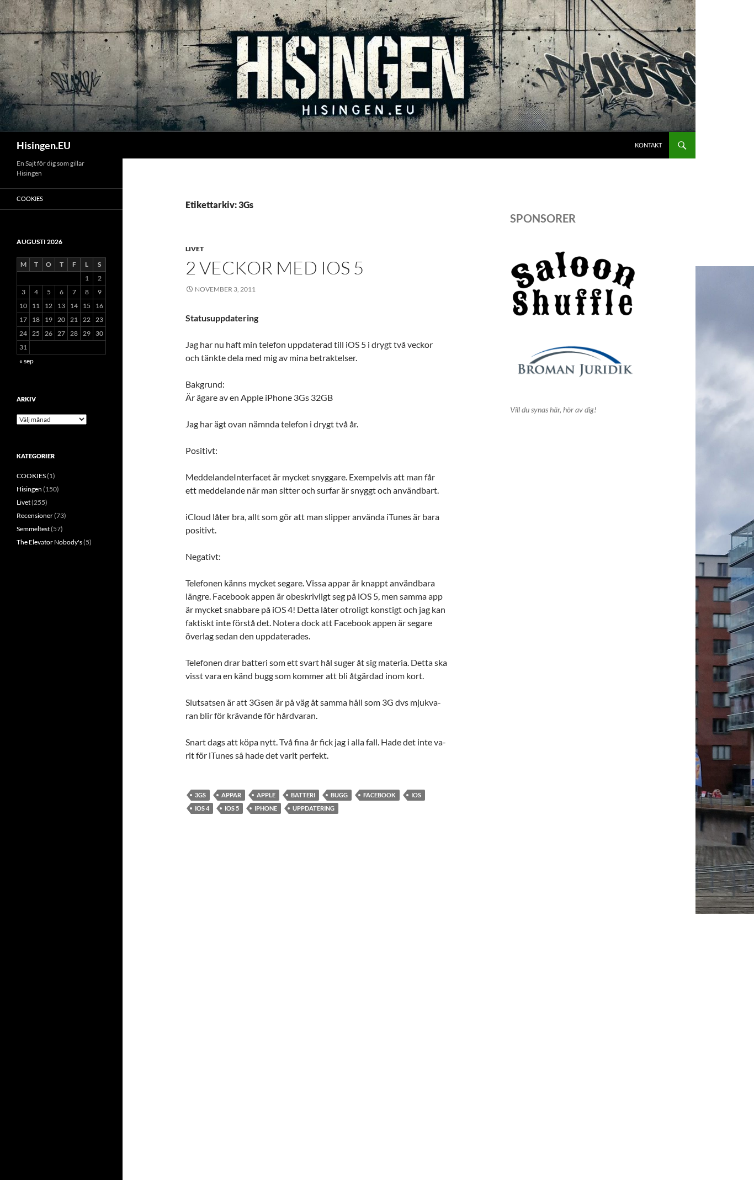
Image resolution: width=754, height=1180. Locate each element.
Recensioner (35, 515)
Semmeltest (33, 529)
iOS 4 (202, 808)
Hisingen (29, 489)
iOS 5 (232, 808)
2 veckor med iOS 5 (274, 267)
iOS (416, 794)
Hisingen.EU (44, 145)
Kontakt (648, 145)
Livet (194, 249)
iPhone (265, 808)
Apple (266, 794)
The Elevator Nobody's (49, 542)
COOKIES (30, 198)
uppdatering (313, 808)
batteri (303, 794)
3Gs (200, 794)
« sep (26, 361)
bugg (339, 794)
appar (231, 794)
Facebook (379, 794)
